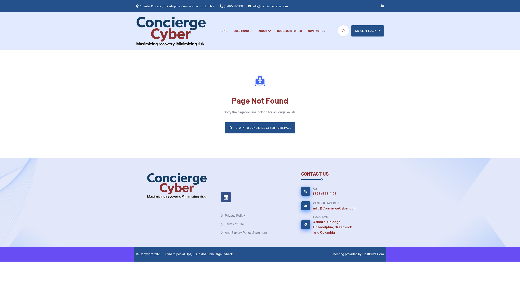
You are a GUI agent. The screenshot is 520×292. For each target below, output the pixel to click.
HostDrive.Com (373, 254)
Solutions (241, 30)
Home (223, 30)
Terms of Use (234, 224)
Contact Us (316, 30)
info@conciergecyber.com (270, 6)
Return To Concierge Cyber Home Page (262, 127)
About (263, 30)
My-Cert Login (366, 30)
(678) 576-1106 (233, 6)
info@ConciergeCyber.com (334, 208)
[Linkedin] (226, 197)
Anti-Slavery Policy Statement (246, 233)
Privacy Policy (235, 216)
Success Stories (289, 30)
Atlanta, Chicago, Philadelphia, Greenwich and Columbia (332, 226)
